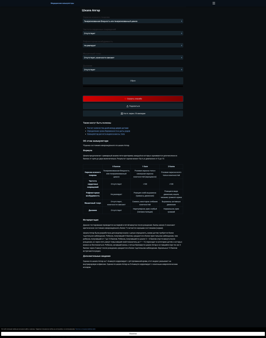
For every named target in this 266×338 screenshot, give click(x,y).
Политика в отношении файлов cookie (85, 329)
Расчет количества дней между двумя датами (107, 128)
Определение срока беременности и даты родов (108, 131)
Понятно (133, 334)
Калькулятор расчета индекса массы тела (106, 134)
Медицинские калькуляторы (62, 3)
